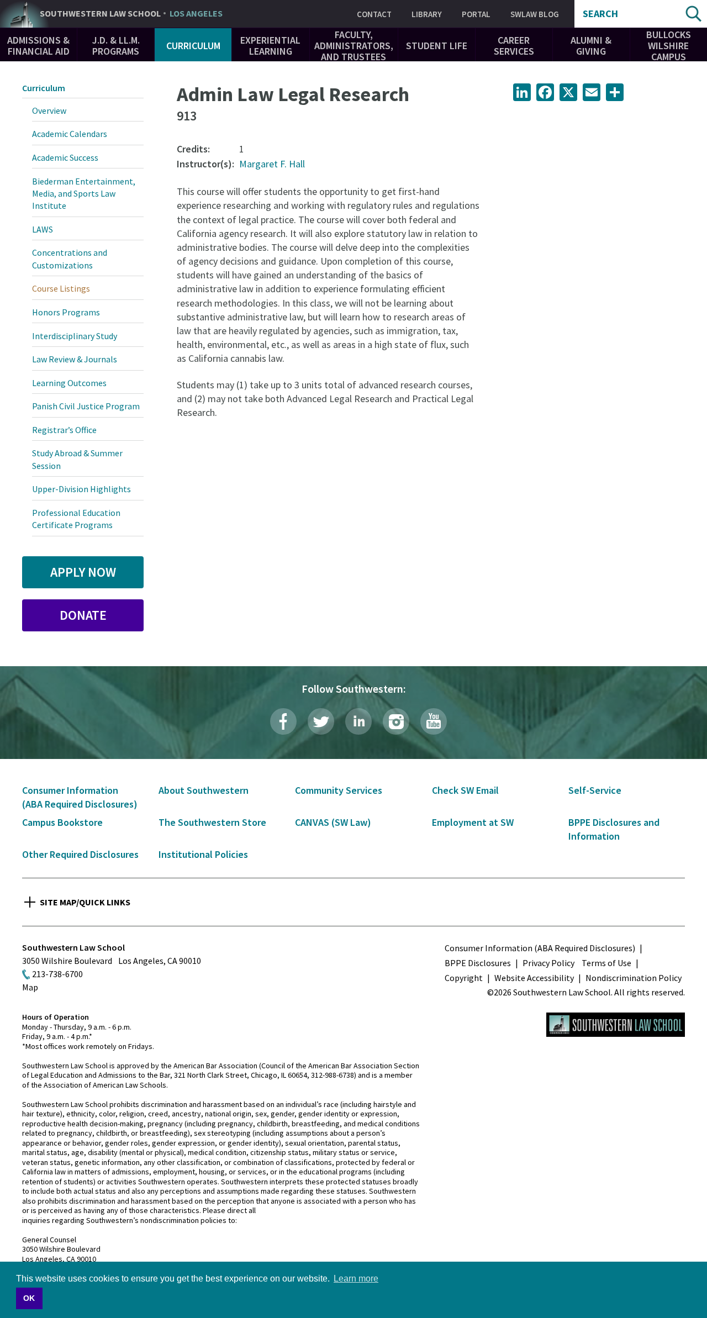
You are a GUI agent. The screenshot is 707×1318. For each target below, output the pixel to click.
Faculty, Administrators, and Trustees (353, 45)
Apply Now (83, 572)
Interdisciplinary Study (74, 335)
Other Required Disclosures (80, 854)
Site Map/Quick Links (85, 902)
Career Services (514, 45)
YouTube (433, 721)
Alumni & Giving (591, 45)
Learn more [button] (356, 1278)
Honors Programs (66, 312)
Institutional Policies (203, 854)
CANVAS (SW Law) (333, 822)
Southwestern (131, 14)
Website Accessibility (534, 977)
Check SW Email (465, 790)
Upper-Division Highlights (81, 488)
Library (426, 14)
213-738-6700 (57, 973)
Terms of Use (606, 962)
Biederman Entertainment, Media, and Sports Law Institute (83, 194)
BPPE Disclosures (478, 962)
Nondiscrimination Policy (633, 977)
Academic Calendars (69, 133)
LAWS (42, 229)
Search (600, 13)
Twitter (321, 721)
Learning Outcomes (69, 382)
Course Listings (61, 288)
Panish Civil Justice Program (86, 406)
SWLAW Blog (534, 14)
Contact (374, 14)
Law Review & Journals (74, 359)
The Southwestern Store (212, 822)
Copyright (464, 977)
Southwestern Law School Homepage (615, 1024)
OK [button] (29, 1298)
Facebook (283, 721)
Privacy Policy (548, 962)
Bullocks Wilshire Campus (668, 45)
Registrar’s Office (64, 429)
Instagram (396, 721)
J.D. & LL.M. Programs (116, 45)
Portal (476, 14)
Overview (49, 110)
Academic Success (65, 157)
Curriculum (193, 45)
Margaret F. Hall (272, 163)
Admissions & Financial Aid (38, 45)
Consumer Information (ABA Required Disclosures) (540, 947)
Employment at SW (473, 822)
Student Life (436, 45)
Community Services (338, 790)
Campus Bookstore (62, 822)
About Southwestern (204, 790)
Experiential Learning (270, 45)
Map (30, 987)
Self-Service (594, 790)
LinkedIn (358, 721)
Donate (83, 615)
